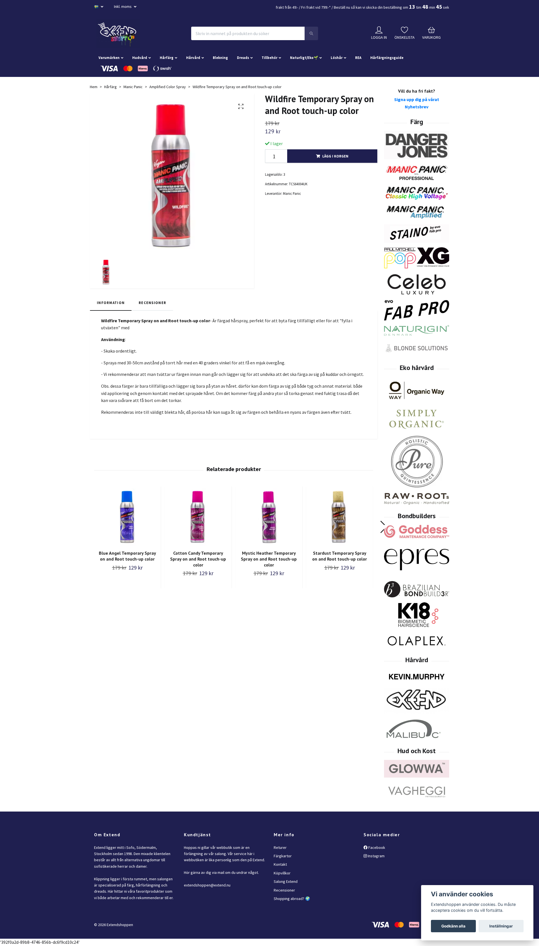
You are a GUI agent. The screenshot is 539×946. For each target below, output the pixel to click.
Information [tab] (111, 302)
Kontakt (280, 864)
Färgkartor (283, 855)
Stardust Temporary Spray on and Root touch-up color (339, 556)
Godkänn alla (453, 926)
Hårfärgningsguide (386, 57)
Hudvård (139, 57)
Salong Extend (286, 881)
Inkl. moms (123, 6)
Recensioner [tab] (152, 302)
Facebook (376, 847)
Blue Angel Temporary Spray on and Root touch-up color (127, 556)
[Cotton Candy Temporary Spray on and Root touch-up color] (198, 517)
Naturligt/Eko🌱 (304, 57)
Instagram (376, 855)
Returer (280, 847)
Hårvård (193, 57)
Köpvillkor (282, 873)
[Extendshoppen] (118, 33)
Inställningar (501, 926)
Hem (93, 86)
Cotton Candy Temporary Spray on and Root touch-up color (198, 559)
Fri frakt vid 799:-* (316, 7)
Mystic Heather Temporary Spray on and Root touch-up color (269, 559)
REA (358, 57)
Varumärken (109, 57)
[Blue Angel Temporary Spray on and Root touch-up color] (127, 517)
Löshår (336, 57)
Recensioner (284, 890)
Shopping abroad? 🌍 (292, 898)
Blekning (220, 57)
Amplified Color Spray (167, 86)
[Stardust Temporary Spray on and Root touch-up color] (339, 517)
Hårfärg (166, 57)
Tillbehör (269, 57)
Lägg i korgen (335, 156)
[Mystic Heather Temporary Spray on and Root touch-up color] (269, 517)
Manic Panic (133, 86)
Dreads (243, 57)
